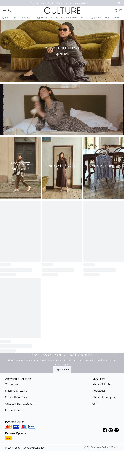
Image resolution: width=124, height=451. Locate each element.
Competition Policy (16, 357)
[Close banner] (119, 3)
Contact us (11, 344)
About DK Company (104, 357)
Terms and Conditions (34, 407)
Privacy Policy (12, 407)
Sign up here (62, 329)
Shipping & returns (16, 350)
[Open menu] (3, 10)
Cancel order (13, 370)
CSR (94, 363)
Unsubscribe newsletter (19, 363)
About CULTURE (102, 344)
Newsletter (98, 350)
